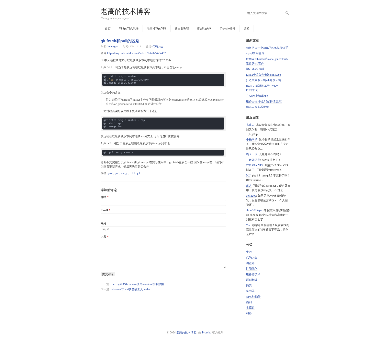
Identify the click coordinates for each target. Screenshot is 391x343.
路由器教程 (182, 28)
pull (117, 173)
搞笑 (249, 285)
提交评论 (108, 274)
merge (124, 173)
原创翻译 (251, 280)
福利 (249, 302)
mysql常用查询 (255, 53)
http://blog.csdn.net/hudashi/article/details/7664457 (136, 53)
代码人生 (158, 46)
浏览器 (250, 263)
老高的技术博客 (125, 11)
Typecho (206, 332)
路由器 (250, 291)
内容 (103, 236)
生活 (249, 252)
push (110, 173)
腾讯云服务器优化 (257, 107)
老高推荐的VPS (156, 28)
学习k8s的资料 (255, 69)
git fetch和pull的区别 (120, 41)
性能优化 (251, 268)
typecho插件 (253, 296)
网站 (103, 223)
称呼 (103, 197)
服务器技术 (253, 274)
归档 (246, 28)
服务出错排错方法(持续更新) (264, 101)
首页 (108, 28)
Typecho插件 (227, 28)
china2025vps (254, 210)
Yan (248, 225)
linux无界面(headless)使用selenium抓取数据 (137, 284)
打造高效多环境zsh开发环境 (263, 80)
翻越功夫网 (204, 28)
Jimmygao (112, 46)
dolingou (251, 195)
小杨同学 (251, 139)
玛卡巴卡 (251, 154)
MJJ (248, 175)
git (138, 173)
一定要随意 (253, 160)
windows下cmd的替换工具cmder (130, 289)
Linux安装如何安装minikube (263, 74)
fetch (132, 173)
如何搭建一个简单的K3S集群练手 (267, 48)
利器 (249, 313)
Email (104, 210)
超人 (249, 185)
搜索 (287, 13)
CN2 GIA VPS (254, 165)
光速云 (250, 125)
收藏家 (250, 307)
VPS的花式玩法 (128, 28)
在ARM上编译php (257, 96)
